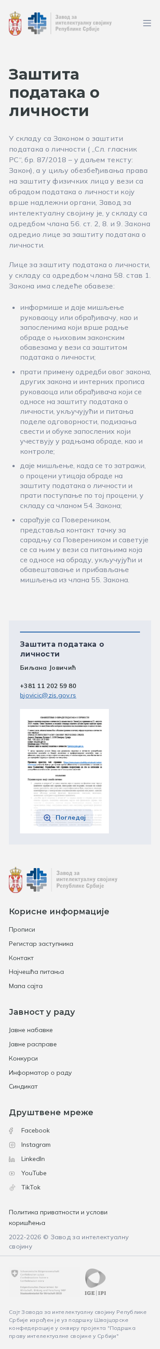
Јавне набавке (31, 1030)
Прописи (22, 929)
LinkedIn (33, 1159)
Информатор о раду (40, 1073)
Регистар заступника (41, 944)
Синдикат (23, 1086)
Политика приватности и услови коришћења (58, 1217)
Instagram (36, 1145)
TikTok (30, 1187)
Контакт (21, 958)
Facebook (35, 1130)
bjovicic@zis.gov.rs (48, 695)
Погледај (71, 817)
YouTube (34, 1173)
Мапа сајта (26, 986)
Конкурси (23, 1058)
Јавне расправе (33, 1044)
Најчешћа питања (36, 972)
